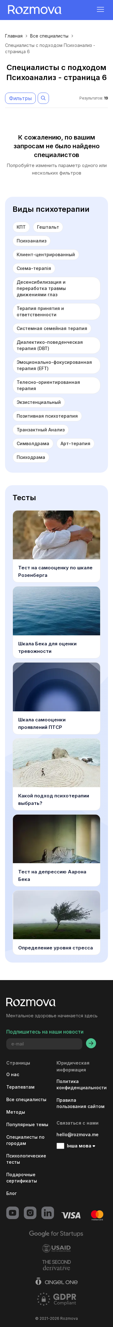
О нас (12, 1074)
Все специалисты (49, 35)
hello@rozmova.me (77, 1134)
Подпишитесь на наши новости (44, 1032)
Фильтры (20, 98)
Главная (14, 35)
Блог (11, 1193)
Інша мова (79, 1146)
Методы (15, 1112)
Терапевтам (20, 1087)
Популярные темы (27, 1124)
